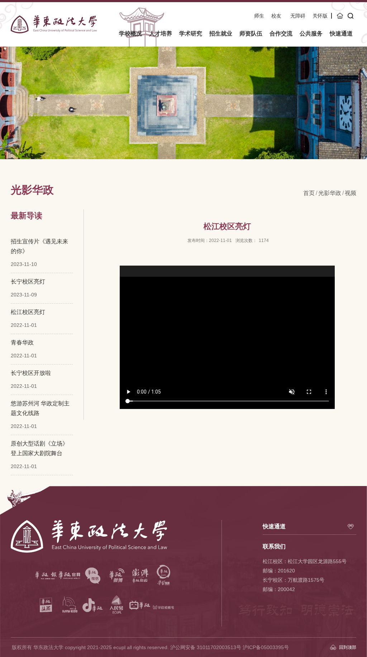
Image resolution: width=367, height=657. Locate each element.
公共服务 (311, 33)
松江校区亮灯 (28, 312)
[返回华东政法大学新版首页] (54, 17)
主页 (340, 16)
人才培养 (160, 33)
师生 (259, 16)
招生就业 (220, 33)
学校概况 (130, 33)
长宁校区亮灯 (28, 281)
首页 (309, 193)
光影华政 (329, 193)
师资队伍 (250, 33)
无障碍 (297, 16)
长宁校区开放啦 (31, 373)
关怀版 (320, 16)
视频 (350, 193)
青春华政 (22, 342)
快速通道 (341, 33)
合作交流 (281, 33)
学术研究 (190, 33)
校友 (276, 16)
